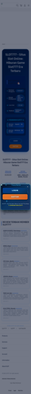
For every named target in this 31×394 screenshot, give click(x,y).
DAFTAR (15, 197)
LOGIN (15, 190)
